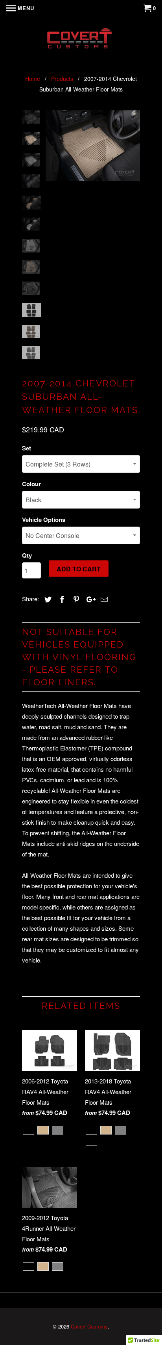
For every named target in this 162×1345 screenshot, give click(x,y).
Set (26, 448)
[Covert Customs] (81, 39)
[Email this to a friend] (103, 599)
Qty (27, 555)
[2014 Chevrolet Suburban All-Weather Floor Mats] (93, 145)
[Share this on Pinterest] (75, 599)
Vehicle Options (43, 519)
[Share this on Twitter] (46, 599)
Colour (31, 483)
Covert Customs (89, 1326)
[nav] (20, 8)
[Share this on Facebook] (61, 599)
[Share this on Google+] (89, 599)
